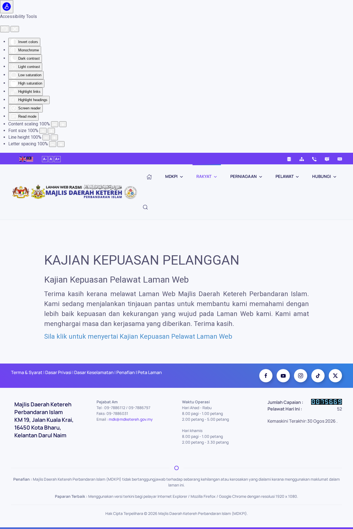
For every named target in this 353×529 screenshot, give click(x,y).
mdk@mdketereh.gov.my (131, 419)
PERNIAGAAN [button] (243, 176)
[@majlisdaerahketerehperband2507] (283, 375)
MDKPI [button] (171, 176)
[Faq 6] (340, 158)
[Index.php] (149, 176)
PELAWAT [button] (285, 176)
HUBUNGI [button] (321, 176)
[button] (145, 207)
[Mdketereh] (300, 375)
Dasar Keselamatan (93, 372)
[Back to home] (77, 192)
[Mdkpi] (265, 375)
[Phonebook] (289, 158)
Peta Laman (149, 372)
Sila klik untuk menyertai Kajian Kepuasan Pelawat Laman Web (138, 336)
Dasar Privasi (58, 372)
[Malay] (30, 158)
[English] (22, 158)
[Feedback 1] (327, 158)
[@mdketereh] (318, 375)
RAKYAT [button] (204, 176)
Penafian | (126, 372)
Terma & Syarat (26, 372)
